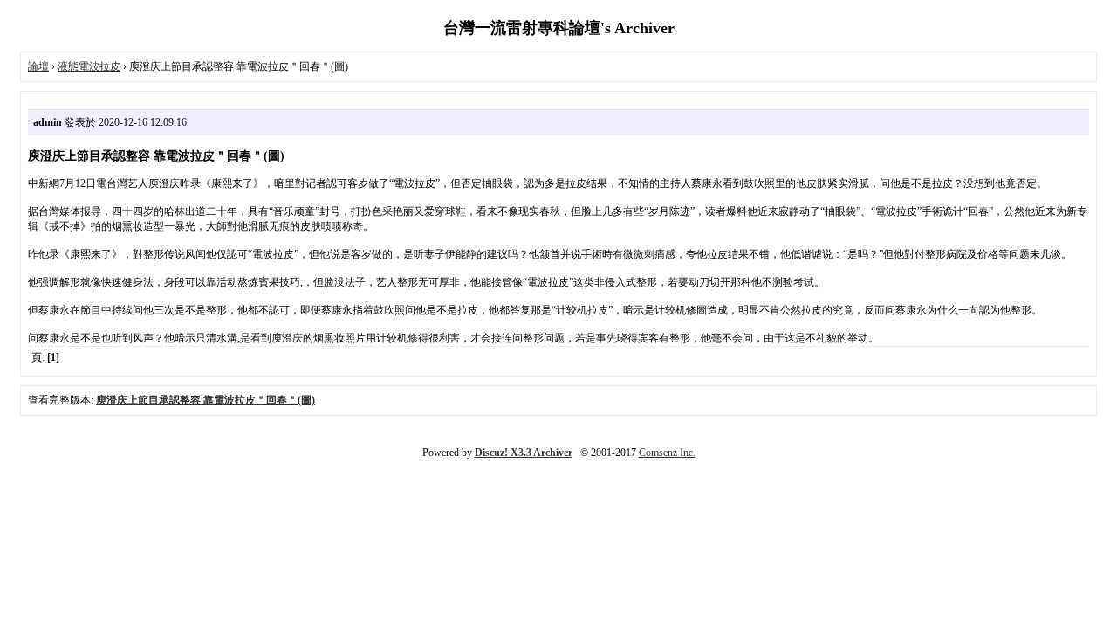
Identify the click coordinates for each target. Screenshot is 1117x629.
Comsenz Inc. (667, 452)
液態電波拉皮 (89, 66)
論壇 (38, 66)
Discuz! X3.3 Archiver (523, 452)
